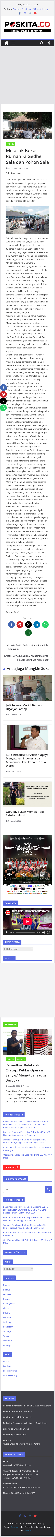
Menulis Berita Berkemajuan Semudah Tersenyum (27, 647)
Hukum (6, 1299)
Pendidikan (8, 1326)
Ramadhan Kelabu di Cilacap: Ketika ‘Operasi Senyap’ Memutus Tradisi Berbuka (26, 1073)
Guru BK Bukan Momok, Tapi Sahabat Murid (25, 813)
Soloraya (7, 1331)
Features (10, 1059)
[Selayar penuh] (48, 932)
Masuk (6, 1361)
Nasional (10, 144)
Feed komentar (10, 1370)
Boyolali (6, 1285)
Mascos (25, 168)
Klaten (6, 1308)
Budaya (6, 1289)
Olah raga (7, 1322)
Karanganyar (9, 1303)
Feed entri (7, 1366)
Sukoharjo (7, 1340)
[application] (27, 921)
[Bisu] (43, 932)
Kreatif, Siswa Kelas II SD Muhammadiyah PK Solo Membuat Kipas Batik (26, 657)
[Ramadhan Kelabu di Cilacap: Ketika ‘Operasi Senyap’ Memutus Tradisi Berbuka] (27, 1042)
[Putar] (6, 932)
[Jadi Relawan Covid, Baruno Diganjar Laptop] (27, 677)
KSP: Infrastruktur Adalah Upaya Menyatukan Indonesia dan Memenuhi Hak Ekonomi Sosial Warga (27, 760)
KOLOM (6, 1313)
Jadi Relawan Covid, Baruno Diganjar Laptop (24, 707)
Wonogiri (7, 1345)
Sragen (6, 1336)
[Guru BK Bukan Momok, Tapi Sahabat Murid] (27, 783)
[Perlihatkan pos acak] (48, 43)
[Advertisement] (27, 75)
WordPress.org (10, 1375)
